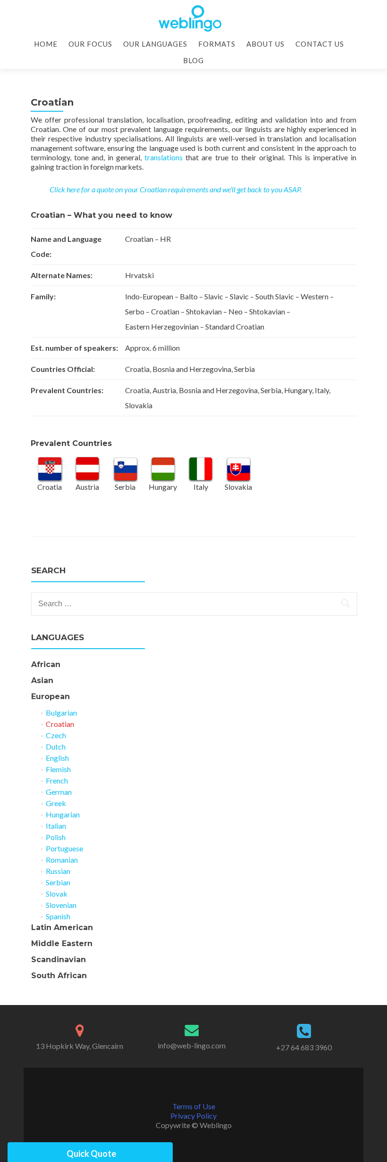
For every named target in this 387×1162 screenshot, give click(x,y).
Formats (217, 44)
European (50, 696)
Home (46, 44)
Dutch (56, 746)
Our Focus (90, 44)
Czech (56, 735)
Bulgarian (61, 712)
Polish (56, 836)
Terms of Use (193, 1106)
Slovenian (61, 904)
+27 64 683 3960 (304, 1047)
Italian (56, 825)
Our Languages (155, 44)
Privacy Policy (193, 1115)
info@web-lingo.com (192, 1045)
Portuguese (64, 848)
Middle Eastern (62, 943)
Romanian (62, 859)
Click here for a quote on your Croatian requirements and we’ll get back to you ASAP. (176, 189)
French (57, 780)
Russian (58, 870)
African (45, 664)
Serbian (58, 882)
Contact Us (319, 44)
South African (59, 975)
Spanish (58, 916)
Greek (56, 803)
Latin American (62, 927)
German (59, 791)
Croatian (60, 723)
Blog (193, 60)
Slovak (56, 893)
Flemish (58, 769)
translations (163, 157)
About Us (265, 44)
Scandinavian (58, 959)
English (57, 757)
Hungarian (63, 814)
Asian (42, 680)
